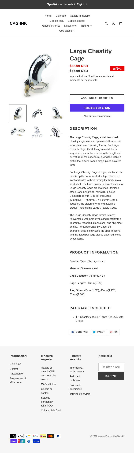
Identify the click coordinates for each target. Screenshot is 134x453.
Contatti (14, 368)
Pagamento (16, 373)
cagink (101, 436)
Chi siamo (15, 363)
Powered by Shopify (114, 436)
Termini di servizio (80, 393)
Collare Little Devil (51, 410)
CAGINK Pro (48, 384)
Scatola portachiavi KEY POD (47, 401)
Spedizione (94, 76)
